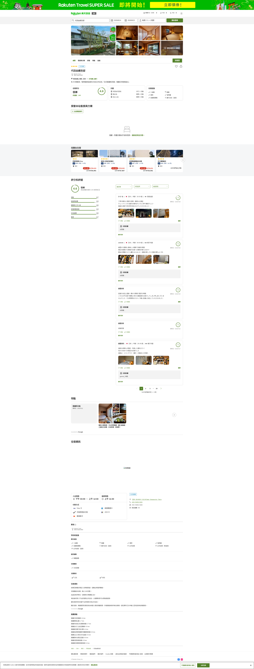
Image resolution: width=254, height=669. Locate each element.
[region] (127, 665)
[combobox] (90, 20)
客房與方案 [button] (81, 60)
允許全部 (203, 665)
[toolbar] (124, 20)
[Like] (176, 66)
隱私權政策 (94, 665)
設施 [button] (99, 60)
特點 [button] (93, 60)
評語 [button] (88, 60)
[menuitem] (150, 13)
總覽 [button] (74, 60)
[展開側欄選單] (181, 13)
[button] (80, 13)
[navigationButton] (137, 388)
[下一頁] (183, 160)
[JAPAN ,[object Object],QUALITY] (77, 74)
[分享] (181, 66)
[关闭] (251, 665)
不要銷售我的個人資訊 (136, 654)
